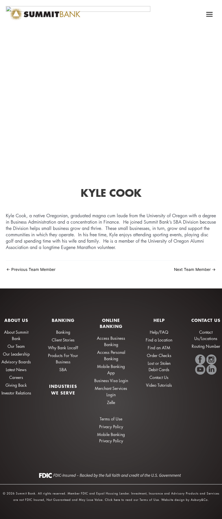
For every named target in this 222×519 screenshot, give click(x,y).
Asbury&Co (199, 499)
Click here (112, 499)
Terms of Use (111, 419)
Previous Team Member (31, 270)
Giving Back (16, 385)
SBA (63, 369)
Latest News (16, 369)
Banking (63, 332)
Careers (16, 377)
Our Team (16, 346)
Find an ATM (159, 347)
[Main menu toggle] (210, 14)
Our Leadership (16, 354)
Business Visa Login (111, 380)
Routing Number (206, 346)
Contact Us (159, 377)
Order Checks (159, 355)
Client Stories (63, 340)
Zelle (111, 402)
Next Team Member (195, 270)
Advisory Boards (16, 362)
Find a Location (159, 340)
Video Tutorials (159, 385)
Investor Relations (16, 393)
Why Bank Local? (63, 347)
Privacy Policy (111, 426)
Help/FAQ (159, 332)
